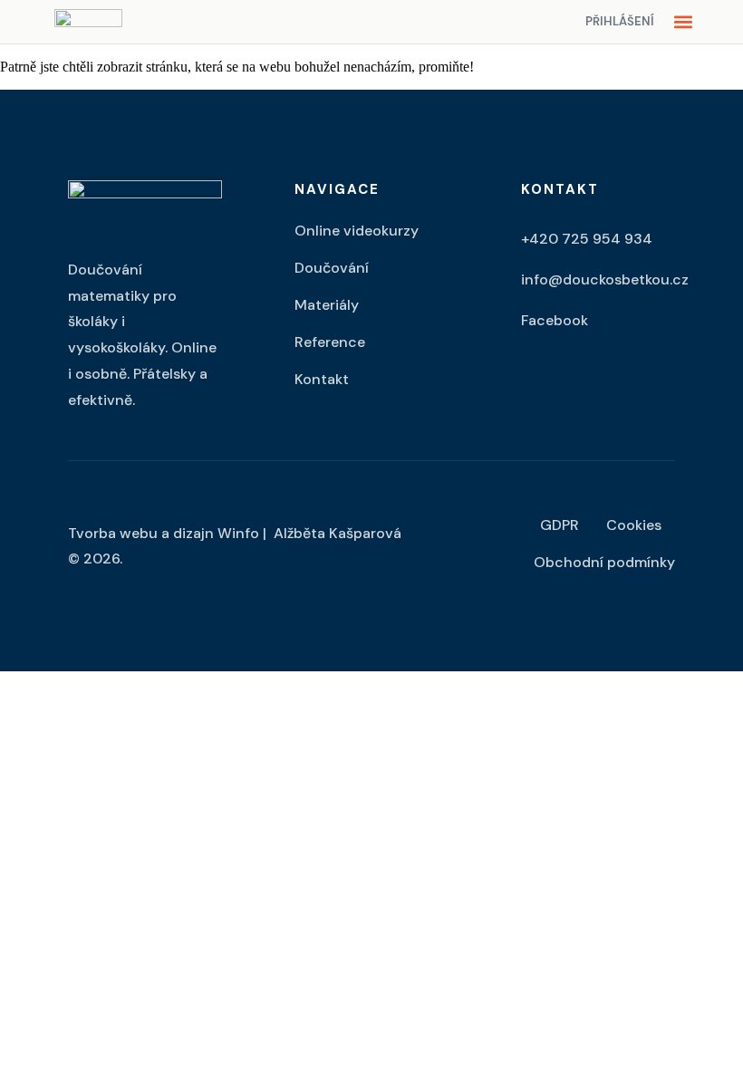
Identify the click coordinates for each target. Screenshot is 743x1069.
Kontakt (321, 379)
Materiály (326, 304)
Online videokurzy (356, 230)
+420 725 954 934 (586, 238)
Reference (329, 342)
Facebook (554, 320)
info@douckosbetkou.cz (605, 279)
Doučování (331, 267)
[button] (683, 22)
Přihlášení (619, 21)
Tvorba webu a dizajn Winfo (163, 533)
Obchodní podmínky (604, 562)
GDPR (559, 524)
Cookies (633, 524)
